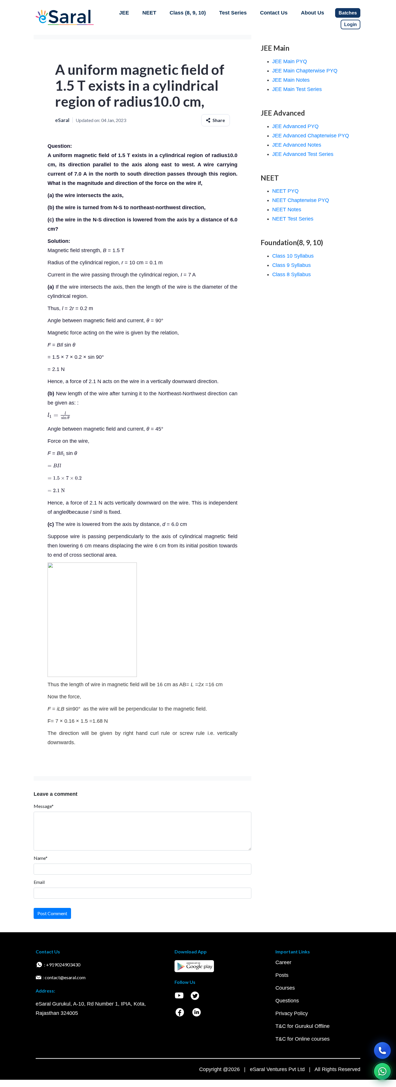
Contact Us (274, 13)
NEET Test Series (292, 219)
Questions (287, 1001)
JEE (124, 13)
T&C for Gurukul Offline (302, 1026)
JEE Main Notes (291, 80)
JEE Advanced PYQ (295, 126)
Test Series (233, 13)
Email (39, 882)
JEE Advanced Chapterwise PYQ (310, 136)
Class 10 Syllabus (293, 256)
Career (283, 962)
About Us (312, 13)
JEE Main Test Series (297, 89)
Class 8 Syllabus (291, 274)
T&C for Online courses (302, 1039)
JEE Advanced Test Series (302, 154)
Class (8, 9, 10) (188, 13)
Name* (41, 858)
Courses (285, 988)
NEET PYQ (285, 191)
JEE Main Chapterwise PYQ (304, 71)
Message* (44, 806)
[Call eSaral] (382, 1050)
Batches (348, 12)
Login (350, 24)
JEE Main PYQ (289, 61)
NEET (149, 13)
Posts (281, 975)
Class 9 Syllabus (291, 265)
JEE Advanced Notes (296, 145)
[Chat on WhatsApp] (382, 1071)
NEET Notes (286, 209)
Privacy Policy (291, 1013)
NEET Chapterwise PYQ (300, 200)
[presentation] (59, 415)
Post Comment (52, 913)
